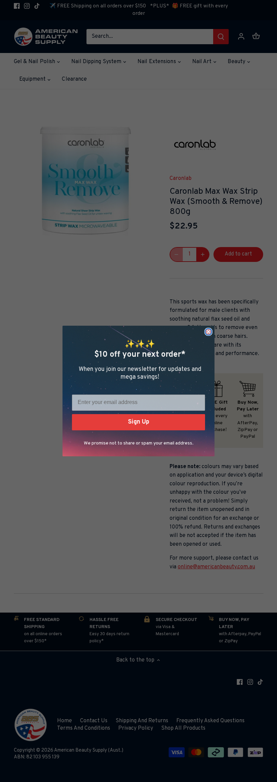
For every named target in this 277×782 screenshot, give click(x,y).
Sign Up (138, 422)
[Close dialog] (208, 331)
